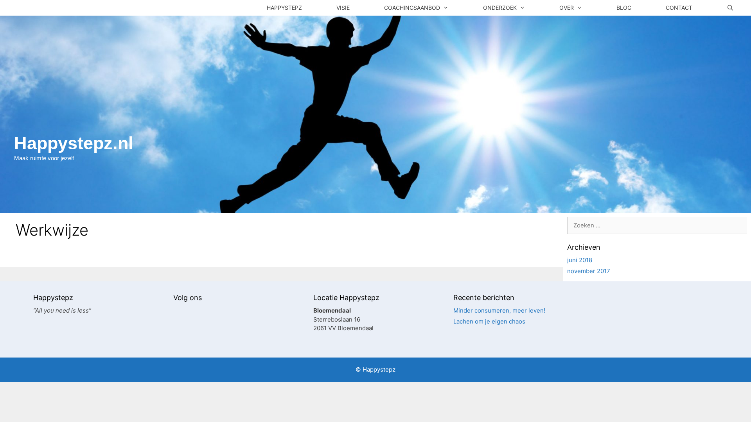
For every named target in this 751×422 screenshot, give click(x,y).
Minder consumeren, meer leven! (499, 310)
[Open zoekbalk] (730, 8)
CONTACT (679, 7)
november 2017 (588, 271)
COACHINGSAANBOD (412, 7)
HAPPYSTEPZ (284, 7)
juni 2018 (579, 260)
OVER (566, 7)
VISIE (343, 7)
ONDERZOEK (500, 7)
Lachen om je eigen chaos (489, 321)
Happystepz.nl (73, 143)
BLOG (623, 7)
